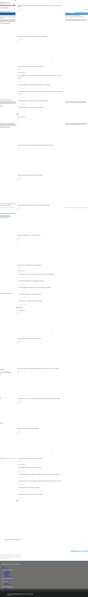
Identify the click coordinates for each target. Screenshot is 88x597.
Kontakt (5, 583)
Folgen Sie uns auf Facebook (8, 579)
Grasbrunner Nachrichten (8, 576)
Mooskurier (6, 574)
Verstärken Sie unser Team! (8, 584)
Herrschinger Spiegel (7, 571)
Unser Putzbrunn (7, 575)
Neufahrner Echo (7, 572)
